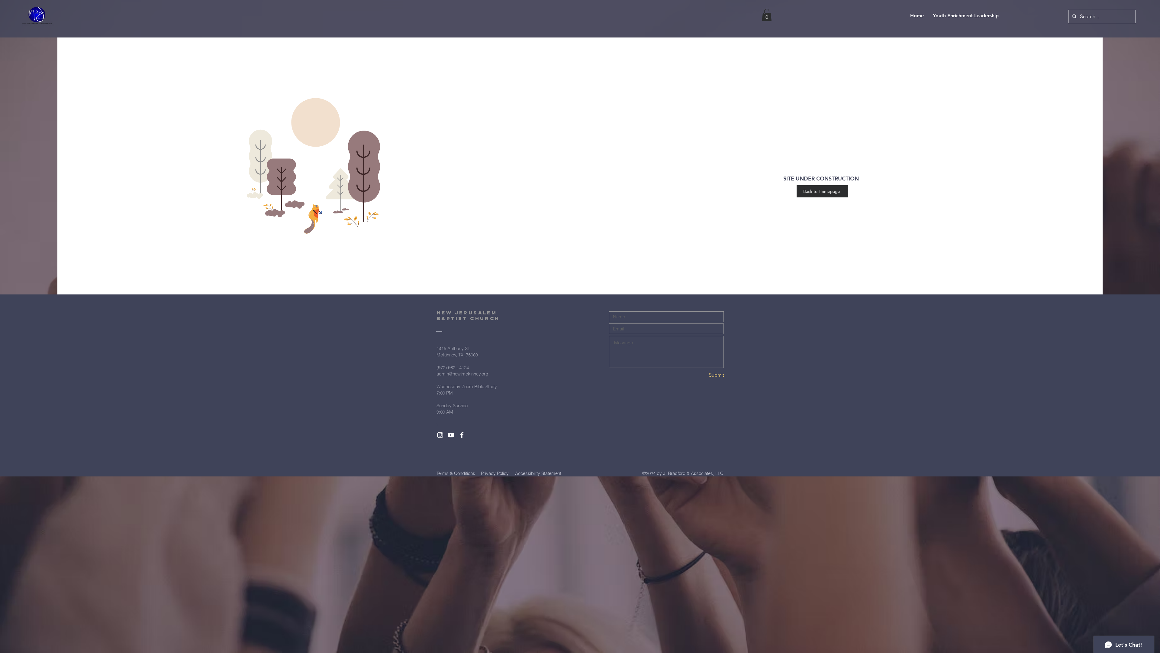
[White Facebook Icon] (462, 435)
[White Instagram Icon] (440, 435)
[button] (767, 15)
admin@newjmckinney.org (462, 374)
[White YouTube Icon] (451, 435)
